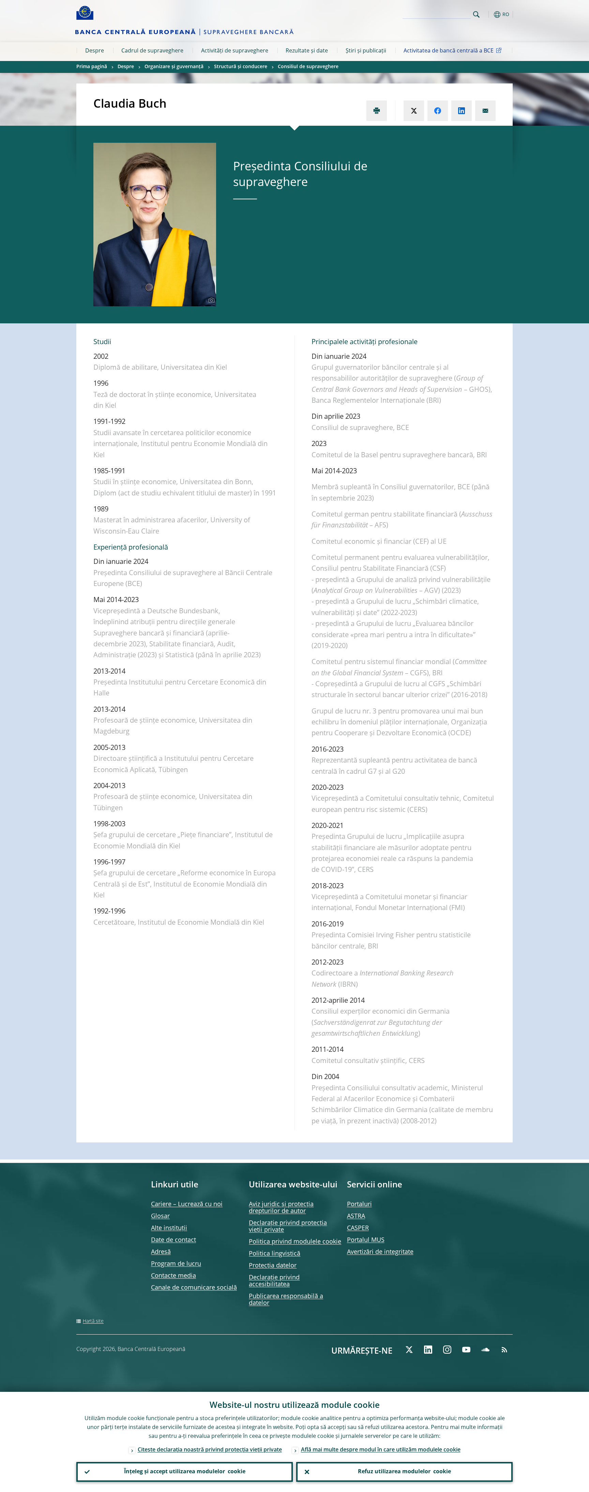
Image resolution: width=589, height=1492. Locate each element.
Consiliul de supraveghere (308, 66)
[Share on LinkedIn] (461, 111)
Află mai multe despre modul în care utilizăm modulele (380, 1450)
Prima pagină (91, 66)
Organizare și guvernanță (174, 66)
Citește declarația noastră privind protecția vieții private (210, 1450)
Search (476, 14)
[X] (409, 1349)
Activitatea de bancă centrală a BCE (449, 51)
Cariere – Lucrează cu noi (187, 1204)
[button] (489, 14)
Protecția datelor (273, 1266)
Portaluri (359, 1204)
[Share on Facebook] (437, 111)
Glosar (160, 1216)
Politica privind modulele (295, 1242)
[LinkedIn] (428, 1349)
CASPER (358, 1228)
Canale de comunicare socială (194, 1288)
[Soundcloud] (485, 1349)
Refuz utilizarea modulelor (404, 1472)
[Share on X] (414, 111)
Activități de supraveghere (234, 51)
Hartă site (93, 1321)
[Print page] (376, 111)
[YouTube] (466, 1349)
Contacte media (173, 1276)
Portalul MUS (365, 1240)
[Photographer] (210, 300)
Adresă (161, 1252)
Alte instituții (169, 1228)
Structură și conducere (240, 66)
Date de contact (173, 1240)
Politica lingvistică (274, 1254)
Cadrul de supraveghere (152, 51)
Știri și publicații (366, 51)
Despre (94, 51)
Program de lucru (176, 1264)
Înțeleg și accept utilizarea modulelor (184, 1472)
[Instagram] (447, 1349)
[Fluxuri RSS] (504, 1349)
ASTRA (356, 1216)
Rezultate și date (307, 51)
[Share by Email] (485, 111)
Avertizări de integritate (380, 1252)
